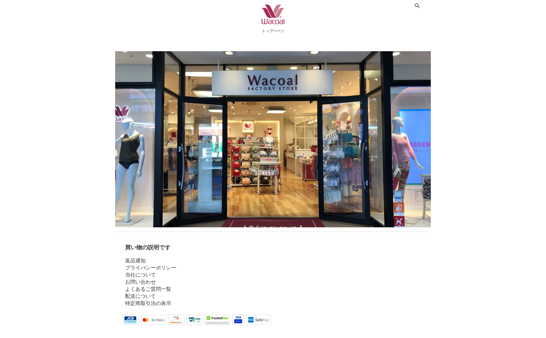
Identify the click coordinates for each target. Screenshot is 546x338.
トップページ (273, 31)
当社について (140, 274)
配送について (140, 295)
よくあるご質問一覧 (148, 288)
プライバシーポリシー (150, 267)
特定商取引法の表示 (148, 303)
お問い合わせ (140, 281)
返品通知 (135, 260)
